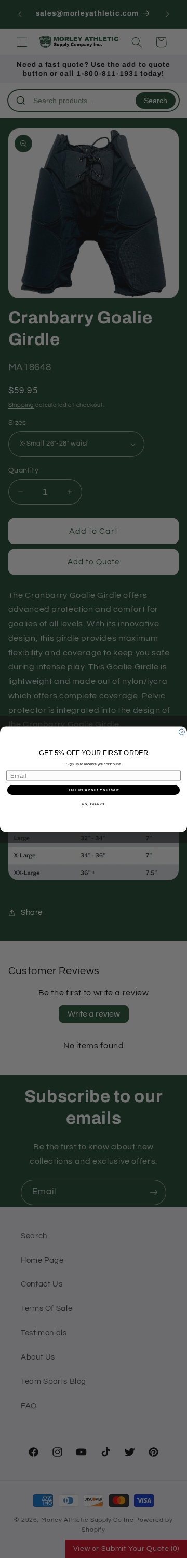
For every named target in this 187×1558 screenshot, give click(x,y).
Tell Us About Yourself (93, 790)
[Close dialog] (181, 732)
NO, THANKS (93, 804)
